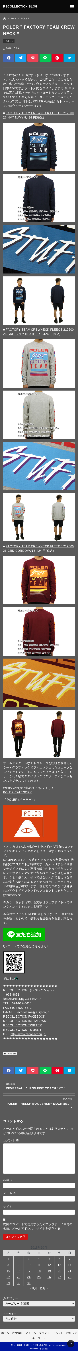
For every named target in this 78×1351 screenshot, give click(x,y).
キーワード (39, 1338)
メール (9, 1193)
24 (28, 1277)
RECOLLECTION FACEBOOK (24, 1016)
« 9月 (33, 1288)
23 (18, 1277)
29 (8, 1283)
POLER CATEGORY (17, 792)
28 (69, 1277)
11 (39, 1265)
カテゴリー (10, 1298)
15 (8, 1271)
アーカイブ (9, 1313)
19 (49, 1271)
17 (28, 1271)
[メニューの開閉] (72, 6)
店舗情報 (17, 1332)
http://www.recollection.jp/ (28, 1034)
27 (59, 1277)
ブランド (44, 1332)
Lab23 (45, 1348)
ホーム (5, 1332)
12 (49, 1265)
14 (69, 1265)
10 (28, 1265)
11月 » (44, 1288)
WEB (6, 788)
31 (28, 1283)
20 (59, 1271)
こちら (39, 788)
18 (39, 1271)
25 (39, 1277)
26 (49, 1277)
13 (59, 1265)
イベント (58, 1332)
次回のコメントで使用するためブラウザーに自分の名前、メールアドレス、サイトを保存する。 (38, 1226)
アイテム (31, 1332)
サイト (7, 1206)
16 (18, 1271)
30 (18, 1283)
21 (69, 1271)
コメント (11, 1140)
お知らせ (71, 1332)
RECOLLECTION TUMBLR (22, 1029)
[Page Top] (70, 1343)
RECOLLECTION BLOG (20, 6)
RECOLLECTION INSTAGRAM (24, 1021)
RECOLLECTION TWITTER (22, 1025)
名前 (8, 1180)
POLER (9, 41)
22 (8, 1277)
